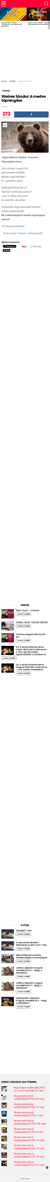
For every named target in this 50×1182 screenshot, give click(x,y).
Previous (1, 18)
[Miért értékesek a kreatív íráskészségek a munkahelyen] (7, 958)
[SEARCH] (46, 3)
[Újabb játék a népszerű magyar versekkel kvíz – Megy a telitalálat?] (7, 1001)
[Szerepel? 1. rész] (7, 934)
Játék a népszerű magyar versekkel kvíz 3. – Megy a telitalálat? (29, 970)
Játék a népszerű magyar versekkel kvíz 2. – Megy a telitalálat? (29, 985)
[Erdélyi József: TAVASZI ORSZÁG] (7, 625)
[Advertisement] (25, 54)
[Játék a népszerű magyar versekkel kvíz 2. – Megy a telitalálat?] (7, 986)
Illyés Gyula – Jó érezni (27, 610)
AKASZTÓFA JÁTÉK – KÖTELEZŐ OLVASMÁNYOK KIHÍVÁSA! (11, 24)
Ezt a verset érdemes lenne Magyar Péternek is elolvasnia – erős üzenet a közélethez (31, 667)
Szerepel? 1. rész (24, 930)
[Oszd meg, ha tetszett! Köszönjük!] (31, 114)
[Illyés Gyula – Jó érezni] (7, 613)
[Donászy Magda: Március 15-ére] (7, 637)
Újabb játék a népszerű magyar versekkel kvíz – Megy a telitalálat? (31, 1000)
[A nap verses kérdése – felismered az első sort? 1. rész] (7, 946)
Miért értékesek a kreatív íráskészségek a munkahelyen (31, 956)
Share (5, 125)
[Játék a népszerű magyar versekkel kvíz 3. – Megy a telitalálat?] (7, 971)
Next (48, 18)
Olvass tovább (23, 614)
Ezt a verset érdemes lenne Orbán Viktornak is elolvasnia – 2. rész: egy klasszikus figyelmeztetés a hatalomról (32, 651)
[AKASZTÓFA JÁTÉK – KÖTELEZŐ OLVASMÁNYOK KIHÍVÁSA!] (13, 14)
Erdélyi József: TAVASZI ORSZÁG (32, 622)
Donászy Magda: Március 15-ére (31, 635)
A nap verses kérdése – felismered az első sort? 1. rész (31, 943)
